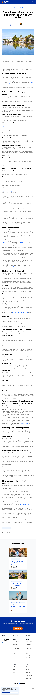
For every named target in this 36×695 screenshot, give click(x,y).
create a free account (13, 521)
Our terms (27, 667)
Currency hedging (28, 646)
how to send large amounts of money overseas (22, 266)
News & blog (15, 670)
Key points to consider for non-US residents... (24, 635)
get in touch (30, 519)
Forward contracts (28, 648)
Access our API (28, 678)
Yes (5, 692)
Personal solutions (16, 641)
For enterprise (27, 652)
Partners (14, 666)
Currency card (15, 652)
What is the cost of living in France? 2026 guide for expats (18, 562)
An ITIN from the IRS (24, 423)
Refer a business (28, 657)
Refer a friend (15, 655)
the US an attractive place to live (21, 88)
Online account (15, 650)
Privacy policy (27, 669)
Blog (14, 7)
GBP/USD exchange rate (21, 242)
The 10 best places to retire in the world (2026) (17, 584)
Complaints (14, 673)
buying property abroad (19, 160)
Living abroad (20, 581)
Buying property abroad (16, 648)
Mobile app (14, 653)
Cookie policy (27, 670)
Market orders (27, 649)
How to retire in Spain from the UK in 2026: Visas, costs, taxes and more (18, 606)
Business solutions (28, 641)
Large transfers (15, 644)
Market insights (28, 655)
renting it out (11, 434)
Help (26, 666)
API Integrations (28, 653)
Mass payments (28, 644)
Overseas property (19, 7)
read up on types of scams (24, 504)
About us (14, 667)
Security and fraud (28, 675)
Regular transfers (15, 646)
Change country (5, 644)
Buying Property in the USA (11, 635)
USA (10, 528)
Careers (14, 669)
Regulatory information (29, 673)
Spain (17, 602)
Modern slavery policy (29, 672)
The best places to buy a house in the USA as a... (15, 637)
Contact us (14, 672)
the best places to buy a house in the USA (20, 312)
